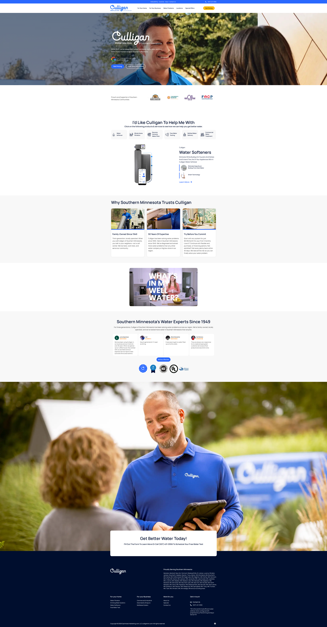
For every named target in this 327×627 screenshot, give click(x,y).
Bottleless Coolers (142, 605)
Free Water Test (115, 607)
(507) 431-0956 (212, 2)
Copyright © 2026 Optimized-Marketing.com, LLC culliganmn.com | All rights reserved (137, 624)
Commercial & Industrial (144, 600)
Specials (166, 603)
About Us (166, 600)
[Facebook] (215, 623)
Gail (146, 337)
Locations (179, 8)
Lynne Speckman (124, 337)
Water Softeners (115, 605)
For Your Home (142, 8)
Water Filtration (115, 600)
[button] (148, 97)
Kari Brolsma (199, 337)
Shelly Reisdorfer (175, 337)
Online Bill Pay (154, 2)
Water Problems (168, 8)
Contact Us (172, 2)
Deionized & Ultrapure (143, 603)
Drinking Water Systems (117, 603)
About (167, 2)
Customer (161, 2)
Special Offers (189, 8)
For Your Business (155, 8)
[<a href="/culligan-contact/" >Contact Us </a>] (191, 602)
